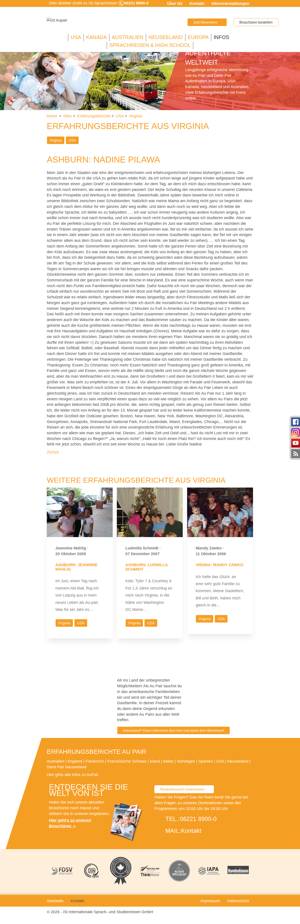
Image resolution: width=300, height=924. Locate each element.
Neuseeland (165, 37)
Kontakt (197, 3)
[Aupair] (57, 20)
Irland (155, 761)
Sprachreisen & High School (150, 45)
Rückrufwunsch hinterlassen (182, 789)
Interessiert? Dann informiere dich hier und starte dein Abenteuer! (173, 730)
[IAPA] (208, 871)
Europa (198, 37)
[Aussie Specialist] (179, 870)
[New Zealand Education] (150, 871)
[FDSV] (61, 871)
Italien (168, 761)
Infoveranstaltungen (230, 3)
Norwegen (186, 761)
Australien (127, 37)
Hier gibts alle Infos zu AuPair (72, 774)
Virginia (56, 140)
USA (76, 37)
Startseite (55, 901)
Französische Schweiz (127, 761)
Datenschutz (238, 901)
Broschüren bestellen (256, 22)
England (75, 761)
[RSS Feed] (295, 453)
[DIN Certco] (91, 871)
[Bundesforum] (238, 871)
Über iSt (174, 3)
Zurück (53, 452)
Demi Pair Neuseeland (66, 767)
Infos (221, 37)
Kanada (96, 37)
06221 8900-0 (198, 819)
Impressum (210, 901)
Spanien (205, 761)
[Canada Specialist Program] (120, 871)
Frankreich (94, 761)
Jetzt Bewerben (205, 22)
